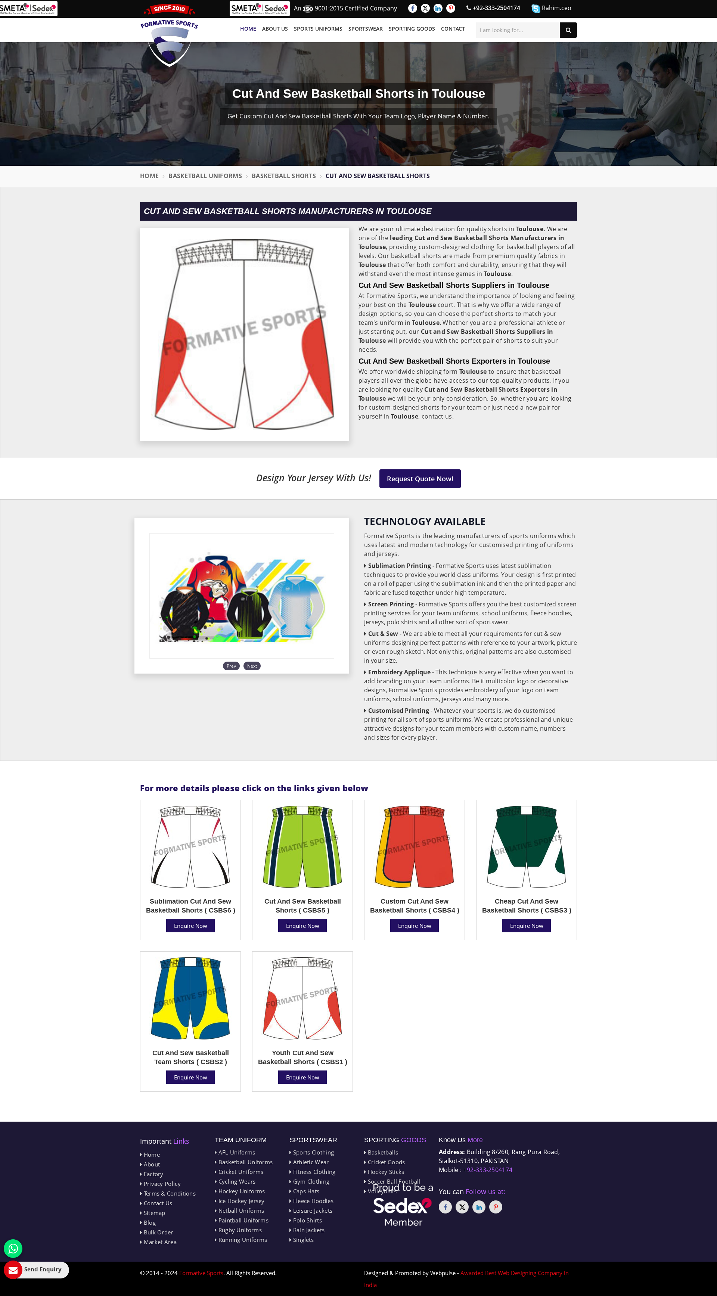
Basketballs (382, 1152)
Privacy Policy (161, 1183)
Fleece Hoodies (312, 1201)
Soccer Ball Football (393, 1181)
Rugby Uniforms (239, 1230)
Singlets (302, 1239)
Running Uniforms (242, 1239)
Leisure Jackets (311, 1210)
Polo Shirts (306, 1220)
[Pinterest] (450, 8)
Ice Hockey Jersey (240, 1201)
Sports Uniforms (318, 28)
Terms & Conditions (169, 1193)
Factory (152, 1174)
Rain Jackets (308, 1230)
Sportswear (365, 28)
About (151, 1164)
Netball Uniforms (240, 1210)
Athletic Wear (310, 1162)
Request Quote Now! (420, 478)
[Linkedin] (438, 8)
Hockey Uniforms (241, 1191)
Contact (453, 28)
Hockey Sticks (385, 1171)
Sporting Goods (412, 28)
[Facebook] (412, 8)
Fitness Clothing (313, 1171)
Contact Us (157, 1203)
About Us (275, 28)
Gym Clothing (310, 1181)
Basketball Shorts (284, 176)
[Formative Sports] (169, 35)
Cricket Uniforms (240, 1171)
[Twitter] (425, 8)
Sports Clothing (312, 1152)
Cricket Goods (385, 1162)
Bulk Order (157, 1232)
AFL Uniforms (236, 1152)
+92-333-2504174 (495, 8)
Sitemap (153, 1212)
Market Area (159, 1242)
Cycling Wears (236, 1181)
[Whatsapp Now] (13, 1248)
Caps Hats (305, 1191)
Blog (149, 1222)
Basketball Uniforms (205, 176)
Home (248, 28)
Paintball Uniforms (243, 1220)
